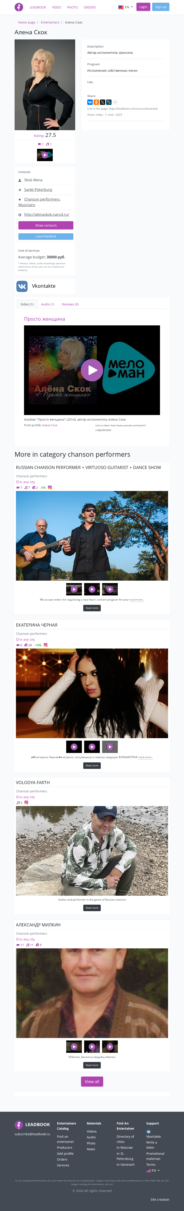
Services (63, 1165)
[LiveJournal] (109, 102)
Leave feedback (46, 236)
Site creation (160, 1199)
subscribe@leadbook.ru (32, 1134)
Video (56, 7)
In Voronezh (126, 1164)
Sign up (160, 7)
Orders (90, 7)
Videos (92, 1131)
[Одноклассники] (96, 102)
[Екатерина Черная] (92, 693)
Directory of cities (125, 1139)
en (127, 7)
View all (92, 1081)
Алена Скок (50, 425)
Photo (72, 7)
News (91, 1149)
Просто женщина (44, 319)
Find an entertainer (65, 1139)
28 (29, 645)
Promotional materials (155, 1156)
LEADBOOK (37, 1124)
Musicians (26, 204)
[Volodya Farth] (92, 851)
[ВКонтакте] (90, 102)
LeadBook (38, 7)
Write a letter (151, 1145)
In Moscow (125, 1147)
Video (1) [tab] (27, 304)
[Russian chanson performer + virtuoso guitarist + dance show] (92, 536)
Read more (92, 608)
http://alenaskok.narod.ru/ (46, 214)
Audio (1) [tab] (47, 304)
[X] (102, 102)
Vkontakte (153, 1136)
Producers (64, 1147)
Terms (151, 1164)
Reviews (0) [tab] (70, 304)
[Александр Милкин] (92, 993)
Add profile (65, 1153)
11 (22, 945)
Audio (91, 1137)
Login (143, 7)
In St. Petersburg (125, 1156)
